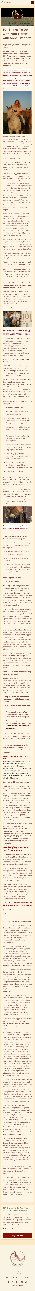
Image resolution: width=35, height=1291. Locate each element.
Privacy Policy (17, 1273)
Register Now (17, 1235)
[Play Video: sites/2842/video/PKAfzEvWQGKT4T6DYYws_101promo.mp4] (17, 17)
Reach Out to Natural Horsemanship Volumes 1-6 (18, 725)
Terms (17, 1271)
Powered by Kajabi (17, 1285)
